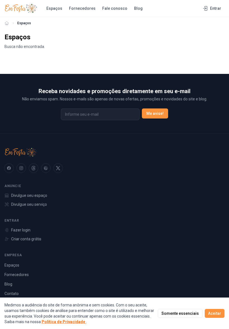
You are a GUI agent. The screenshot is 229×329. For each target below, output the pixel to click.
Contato (11, 293)
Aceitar (214, 313)
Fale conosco (114, 8)
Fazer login (20, 230)
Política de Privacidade (64, 322)
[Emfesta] (6, 23)
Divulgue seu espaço (29, 195)
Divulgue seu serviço (29, 204)
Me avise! (155, 113)
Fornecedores (82, 8)
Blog (138, 8)
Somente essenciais (180, 313)
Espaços (54, 8)
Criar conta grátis (26, 239)
